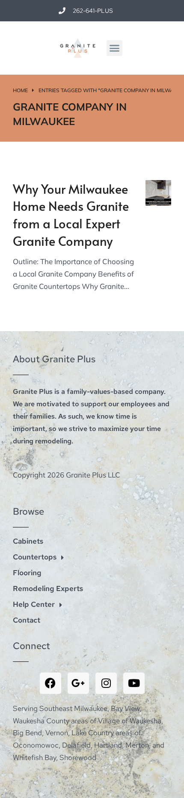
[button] (115, 48)
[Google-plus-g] (78, 683)
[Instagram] (106, 683)
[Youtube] (134, 683)
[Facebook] (50, 683)
